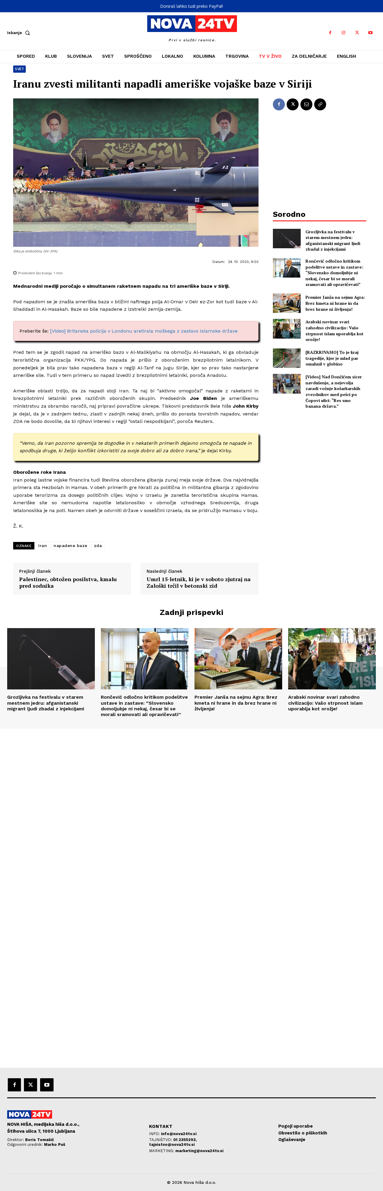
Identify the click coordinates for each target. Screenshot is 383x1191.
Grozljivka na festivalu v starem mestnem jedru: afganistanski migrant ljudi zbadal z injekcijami (333, 240)
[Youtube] (370, 33)
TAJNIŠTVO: (161, 1139)
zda (98, 545)
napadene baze (70, 545)
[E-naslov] (306, 104)
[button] (19, 32)
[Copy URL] (320, 104)
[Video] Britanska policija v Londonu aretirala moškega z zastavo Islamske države (144, 331)
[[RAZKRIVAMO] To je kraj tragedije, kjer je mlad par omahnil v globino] (287, 358)
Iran (42, 545)
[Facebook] (330, 33)
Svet (19, 68)
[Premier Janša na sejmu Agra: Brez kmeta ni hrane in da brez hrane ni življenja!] (287, 303)
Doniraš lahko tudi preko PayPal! (191, 6)
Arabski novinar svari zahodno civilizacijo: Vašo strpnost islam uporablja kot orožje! (335, 330)
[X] (357, 33)
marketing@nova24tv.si (199, 1151)
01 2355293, (185, 1139)
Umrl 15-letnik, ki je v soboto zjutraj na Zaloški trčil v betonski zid (199, 582)
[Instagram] (343, 33)
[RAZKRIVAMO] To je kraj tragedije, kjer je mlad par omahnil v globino (332, 358)
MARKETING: (162, 1151)
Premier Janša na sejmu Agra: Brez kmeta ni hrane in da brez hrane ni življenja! (335, 303)
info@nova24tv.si (179, 1133)
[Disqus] (191, 810)
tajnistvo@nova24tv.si (172, 1144)
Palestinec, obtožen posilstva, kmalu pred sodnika (68, 582)
